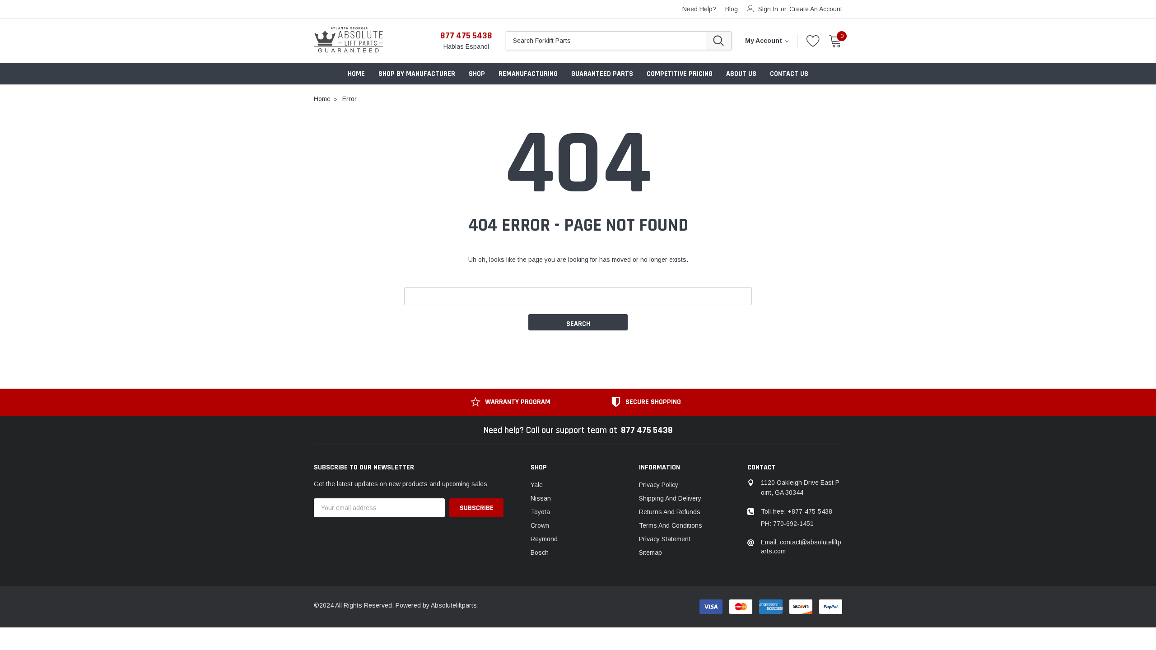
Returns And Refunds (669, 511)
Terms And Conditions (670, 525)
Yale (537, 484)
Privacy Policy (658, 484)
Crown (540, 525)
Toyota (540, 511)
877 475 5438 (466, 36)
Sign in (768, 9)
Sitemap (650, 552)
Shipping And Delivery (670, 498)
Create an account (815, 9)
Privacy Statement (664, 539)
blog (731, 9)
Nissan (541, 498)
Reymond (544, 539)
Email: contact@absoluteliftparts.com (801, 547)
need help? (699, 9)
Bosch (540, 552)
